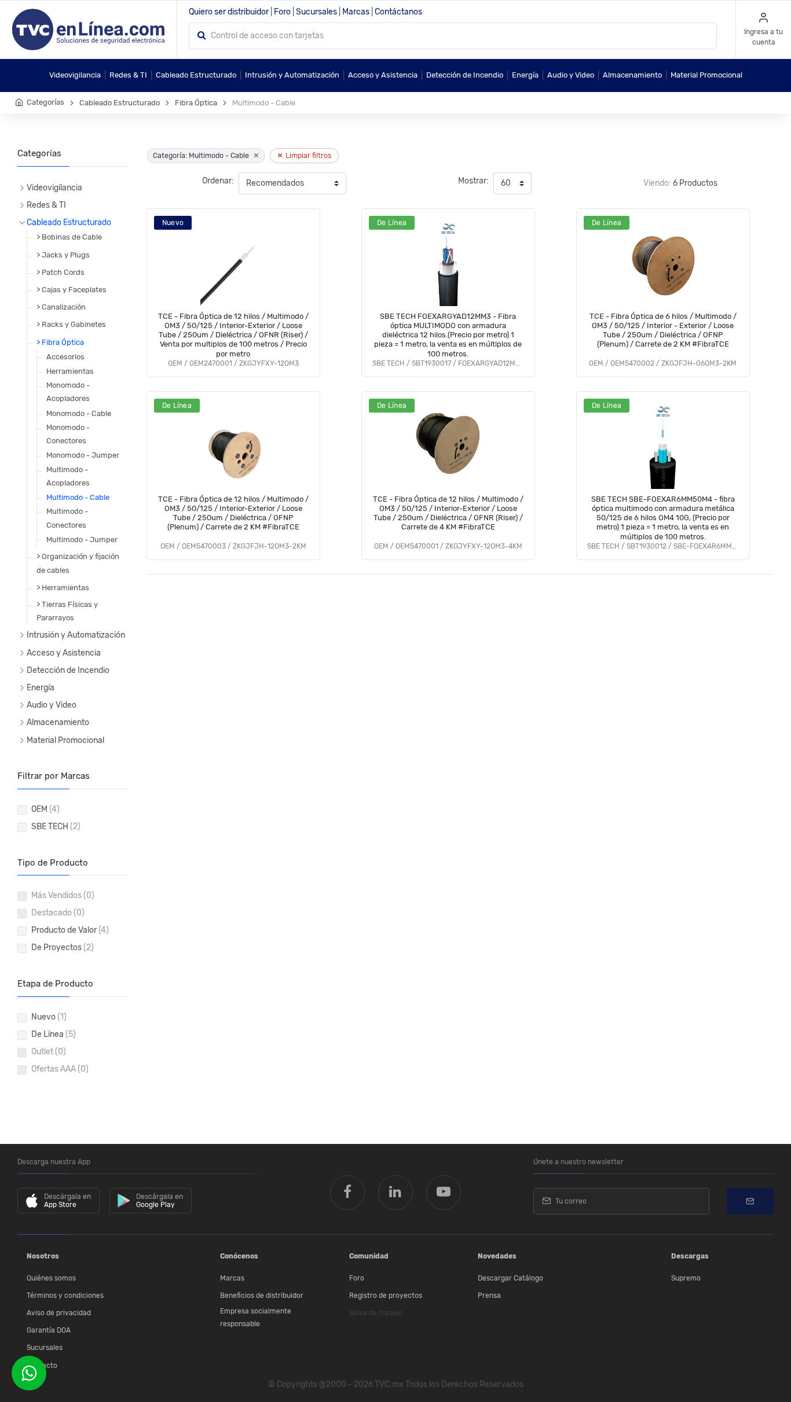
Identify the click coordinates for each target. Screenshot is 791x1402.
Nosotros (43, 1256)
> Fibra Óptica (60, 342)
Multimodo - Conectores (67, 518)
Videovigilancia (75, 75)
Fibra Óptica (196, 102)
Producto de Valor (70, 930)
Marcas (355, 12)
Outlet (48, 1052)
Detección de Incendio (464, 75)
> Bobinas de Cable (69, 237)
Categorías (45, 102)
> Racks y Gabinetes (71, 324)
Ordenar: (218, 181)
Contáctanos (398, 12)
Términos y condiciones (65, 1295)
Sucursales (316, 12)
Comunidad (369, 1256)
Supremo (686, 1278)
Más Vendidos (62, 895)
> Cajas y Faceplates (71, 289)
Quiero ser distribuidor (229, 12)
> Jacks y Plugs (63, 255)
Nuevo (49, 1017)
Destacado (58, 913)
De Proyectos (62, 947)
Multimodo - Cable (77, 497)
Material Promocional (706, 75)
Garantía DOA (49, 1330)
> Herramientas (62, 587)
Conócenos (239, 1256)
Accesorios (65, 356)
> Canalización (61, 307)
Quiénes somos (51, 1278)
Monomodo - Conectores (68, 434)
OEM (45, 809)
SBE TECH (55, 826)
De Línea (53, 1034)
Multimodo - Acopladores (68, 476)
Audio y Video (570, 75)
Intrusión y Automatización (292, 75)
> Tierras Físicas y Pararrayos (67, 611)
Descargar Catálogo (510, 1278)
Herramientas (70, 371)
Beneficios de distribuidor (261, 1295)
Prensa (489, 1295)
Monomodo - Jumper (82, 455)
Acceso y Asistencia (383, 75)
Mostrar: (473, 181)
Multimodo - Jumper (82, 539)
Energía (525, 75)
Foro (282, 12)
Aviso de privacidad (59, 1313)
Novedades (497, 1256)
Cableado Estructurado (196, 75)
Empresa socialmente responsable (255, 1317)
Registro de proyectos (385, 1295)
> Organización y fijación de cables (77, 563)
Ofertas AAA (60, 1069)
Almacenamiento (632, 75)
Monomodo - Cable (78, 413)
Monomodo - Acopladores (68, 392)
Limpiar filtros (304, 155)
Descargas (690, 1256)
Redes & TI (128, 75)
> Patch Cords (60, 272)
